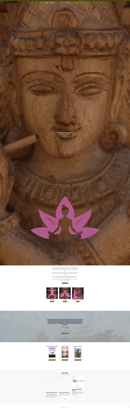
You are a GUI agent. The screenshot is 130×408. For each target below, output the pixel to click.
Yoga (55, 277)
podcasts (70, 279)
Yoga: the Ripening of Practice (51, 392)
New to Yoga (52, 299)
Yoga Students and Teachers (78, 299)
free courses (61, 279)
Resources (67, 2)
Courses (62, 2)
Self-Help (65, 299)
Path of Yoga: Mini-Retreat (64, 392)
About (71, 2)
